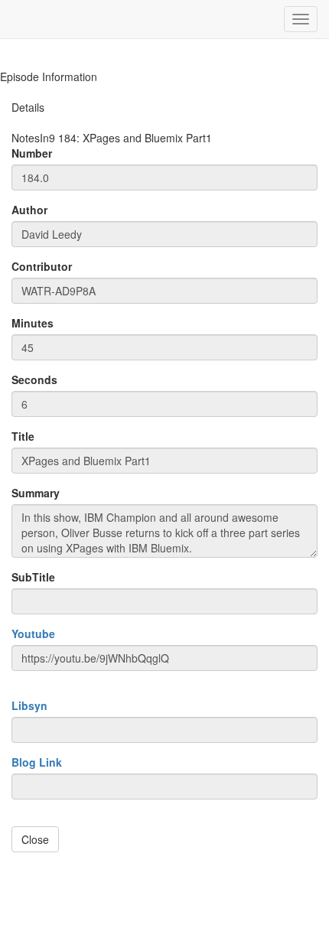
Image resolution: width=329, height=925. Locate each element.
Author (29, 209)
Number (31, 153)
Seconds (34, 379)
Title (22, 436)
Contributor (41, 266)
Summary (35, 492)
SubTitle (33, 577)
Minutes (32, 323)
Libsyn (29, 705)
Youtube (33, 633)
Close (35, 839)
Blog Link (36, 762)
